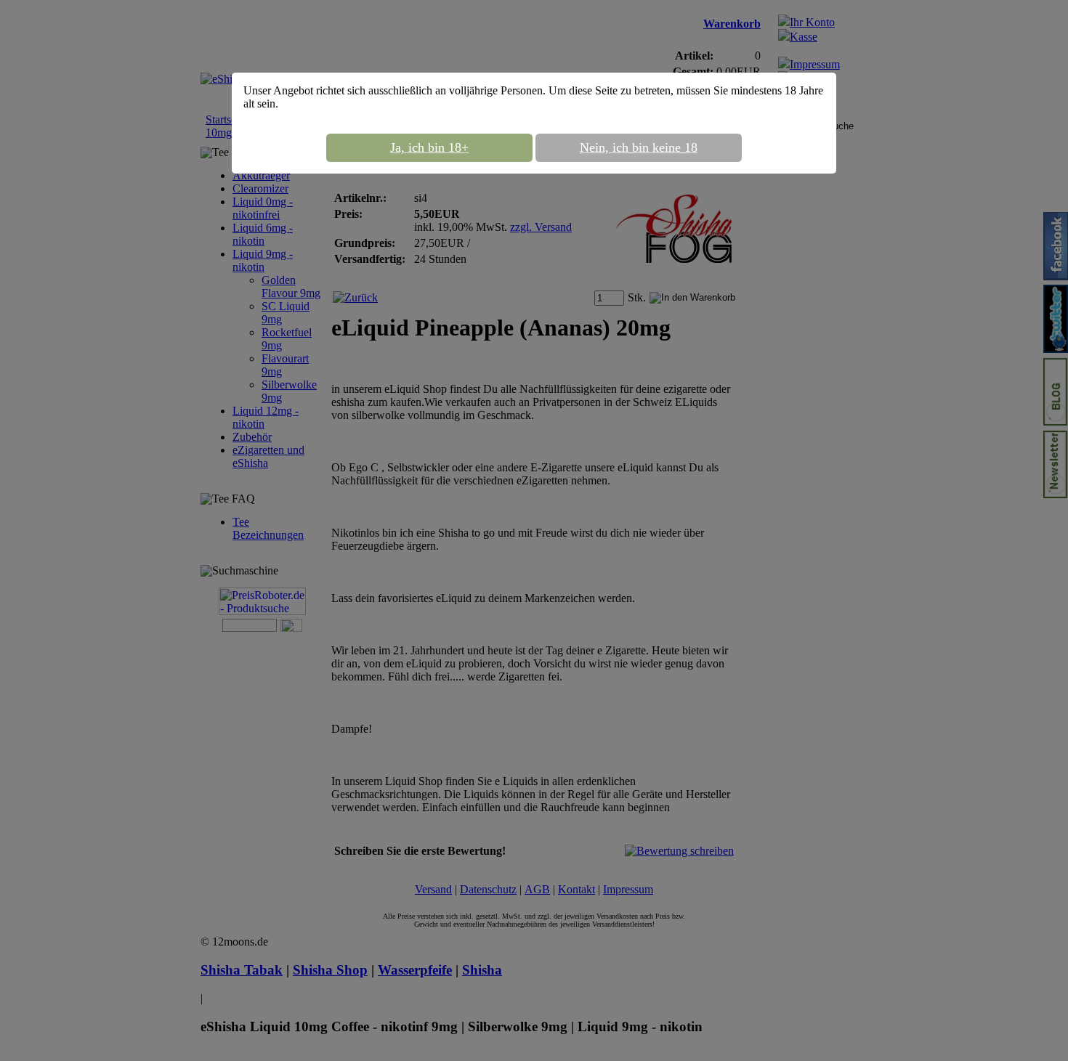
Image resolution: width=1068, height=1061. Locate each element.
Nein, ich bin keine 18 (638, 147)
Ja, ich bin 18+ (429, 147)
